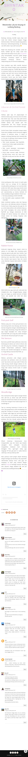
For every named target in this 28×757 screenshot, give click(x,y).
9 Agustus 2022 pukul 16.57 (10, 690)
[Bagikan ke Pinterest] (12, 512)
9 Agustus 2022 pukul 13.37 (10, 624)
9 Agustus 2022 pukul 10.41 (10, 593)
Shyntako (14, 7)
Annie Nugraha (8, 571)
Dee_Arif (6, 673)
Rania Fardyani (8, 607)
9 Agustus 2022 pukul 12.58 (10, 609)
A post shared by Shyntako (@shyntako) (14, 502)
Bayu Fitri (7, 709)
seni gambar (23, 53)
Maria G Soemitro (8, 537)
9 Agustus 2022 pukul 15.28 (10, 660)
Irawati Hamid (8, 523)
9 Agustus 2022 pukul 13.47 (10, 642)
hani (6, 592)
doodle (8, 464)
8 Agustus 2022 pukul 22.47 (10, 525)
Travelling (14, 34)
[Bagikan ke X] (9, 512)
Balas (25, 533)
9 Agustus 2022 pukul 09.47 (10, 573)
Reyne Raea (7, 554)
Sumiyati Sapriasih (8, 659)
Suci (6, 640)
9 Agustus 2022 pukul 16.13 (10, 674)
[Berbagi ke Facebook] (7, 512)
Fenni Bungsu (7, 623)
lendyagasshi (7, 688)
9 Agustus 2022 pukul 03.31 (10, 556)
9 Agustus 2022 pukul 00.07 (10, 539)
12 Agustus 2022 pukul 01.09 (10, 710)
